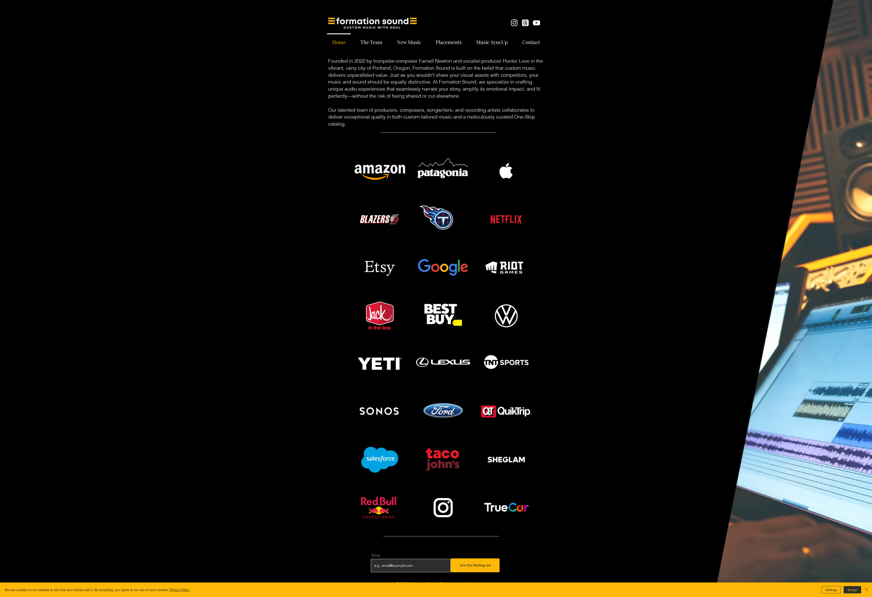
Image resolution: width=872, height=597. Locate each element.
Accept (852, 589)
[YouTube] (536, 22)
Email (376, 555)
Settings (831, 589)
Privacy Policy (179, 589)
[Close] (866, 589)
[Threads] (525, 22)
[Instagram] (514, 22)
